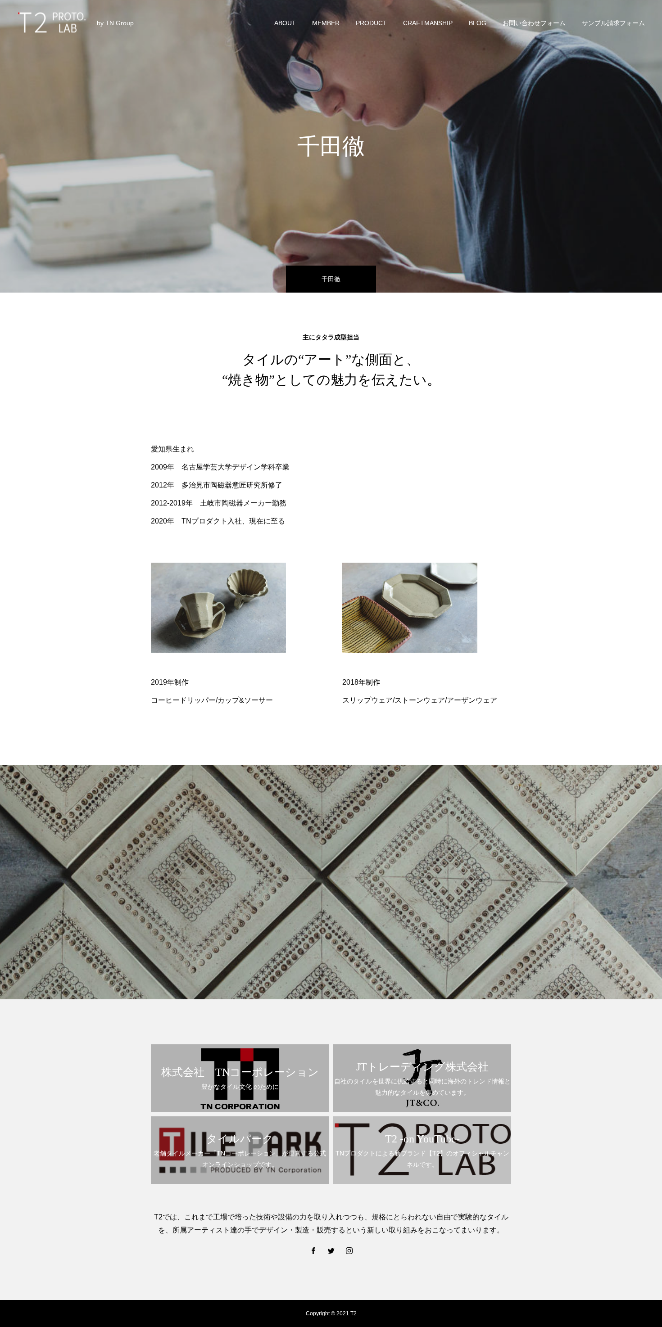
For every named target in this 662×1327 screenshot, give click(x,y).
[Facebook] (312, 1250)
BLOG (477, 23)
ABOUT (285, 23)
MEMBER (326, 23)
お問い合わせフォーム (534, 23)
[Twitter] (331, 1250)
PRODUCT (371, 23)
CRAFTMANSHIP (428, 23)
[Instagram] (349, 1250)
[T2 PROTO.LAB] (52, 23)
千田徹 (331, 279)
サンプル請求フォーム (613, 23)
